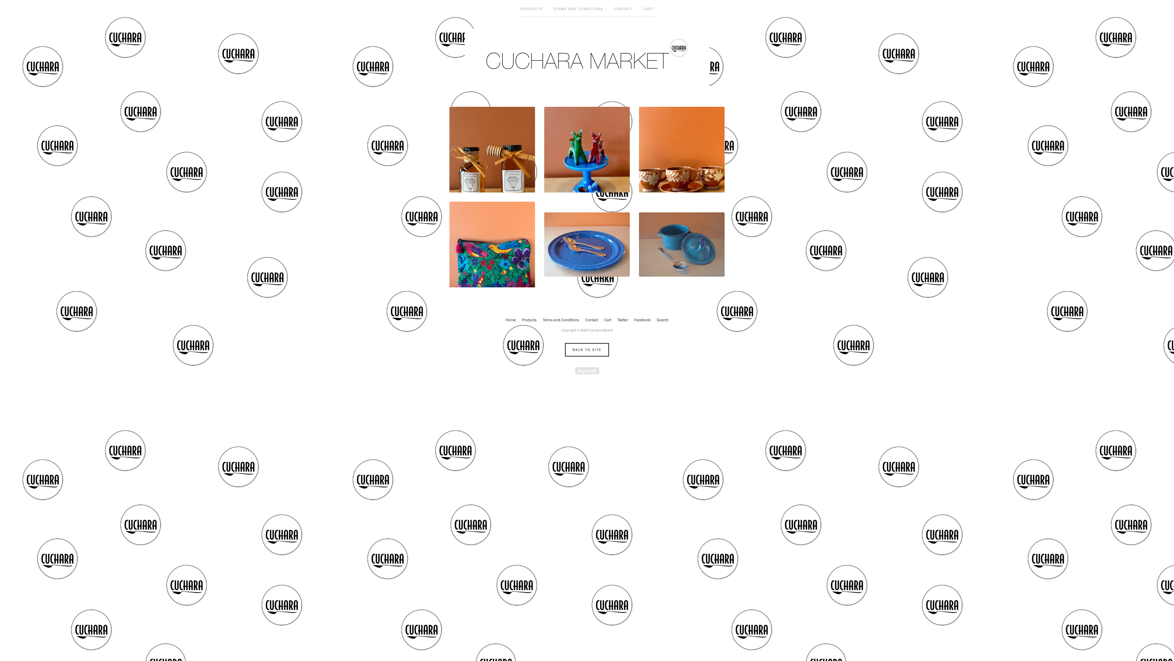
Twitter (622, 319)
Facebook (642, 319)
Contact (623, 9)
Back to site (587, 350)
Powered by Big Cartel (587, 370)
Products (532, 9)
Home (511, 319)
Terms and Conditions (578, 9)
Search (663, 319)
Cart (648, 9)
